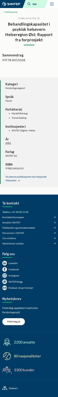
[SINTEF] (11, 4)
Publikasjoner (11, 12)
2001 (8, 143)
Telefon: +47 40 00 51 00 (15, 211)
